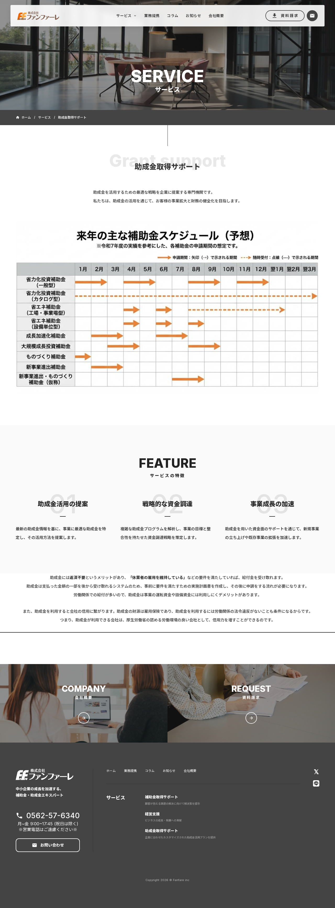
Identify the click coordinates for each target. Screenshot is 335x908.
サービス (44, 117)
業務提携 (130, 771)
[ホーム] (46, 16)
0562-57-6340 (53, 815)
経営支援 (152, 814)
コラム (149, 771)
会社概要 (190, 771)
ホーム (111, 771)
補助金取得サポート (161, 797)
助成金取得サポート (161, 830)
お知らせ (169, 771)
